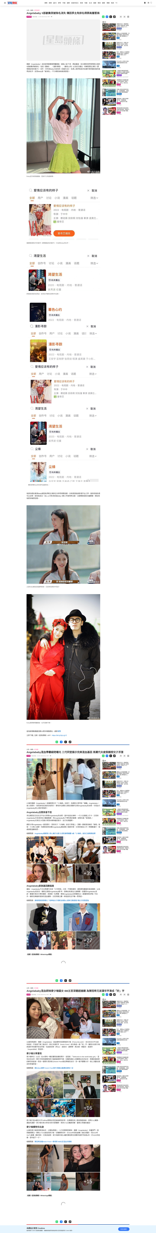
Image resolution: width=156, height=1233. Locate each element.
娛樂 (32, 10)
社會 (118, 65)
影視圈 (118, 84)
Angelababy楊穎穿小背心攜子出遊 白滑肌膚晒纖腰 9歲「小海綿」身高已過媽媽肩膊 (65, 833)
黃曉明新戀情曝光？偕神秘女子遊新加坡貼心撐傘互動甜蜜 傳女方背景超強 (62, 900)
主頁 (28, 10)
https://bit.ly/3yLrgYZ (59, 735)
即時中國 (119, 28)
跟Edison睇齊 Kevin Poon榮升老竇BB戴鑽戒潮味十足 (54, 1068)
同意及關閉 (123, 1229)
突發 (118, 37)
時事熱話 (119, 93)
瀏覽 (59, 731)
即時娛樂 (37, 10)
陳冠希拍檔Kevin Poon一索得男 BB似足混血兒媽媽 (53, 1142)
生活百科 (119, 75)
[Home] (12, 3)
